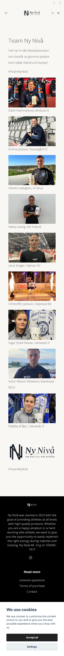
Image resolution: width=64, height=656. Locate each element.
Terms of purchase (32, 586)
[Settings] (54, 2)
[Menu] (6, 13)
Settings (32, 646)
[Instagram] (30, 557)
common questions (32, 580)
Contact (32, 592)
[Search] (52, 13)
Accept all (32, 637)
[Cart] (58, 13)
